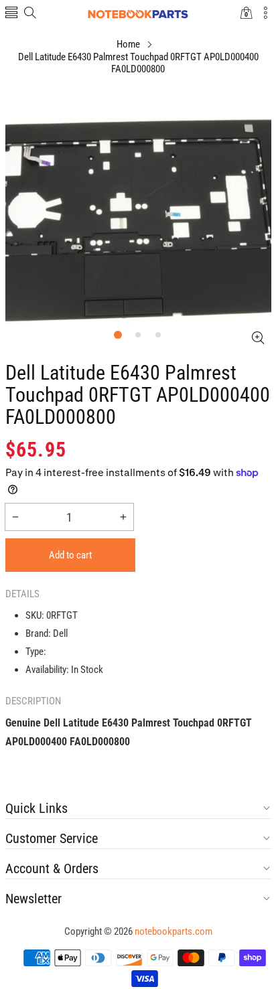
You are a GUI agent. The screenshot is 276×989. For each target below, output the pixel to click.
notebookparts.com (173, 931)
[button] (11, 14)
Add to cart (70, 555)
